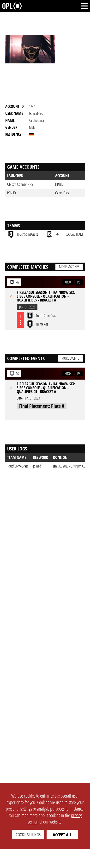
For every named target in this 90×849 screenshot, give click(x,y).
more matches (69, 266)
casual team (74, 234)
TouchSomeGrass (17, 466)
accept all (62, 834)
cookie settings (28, 834)
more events (70, 358)
